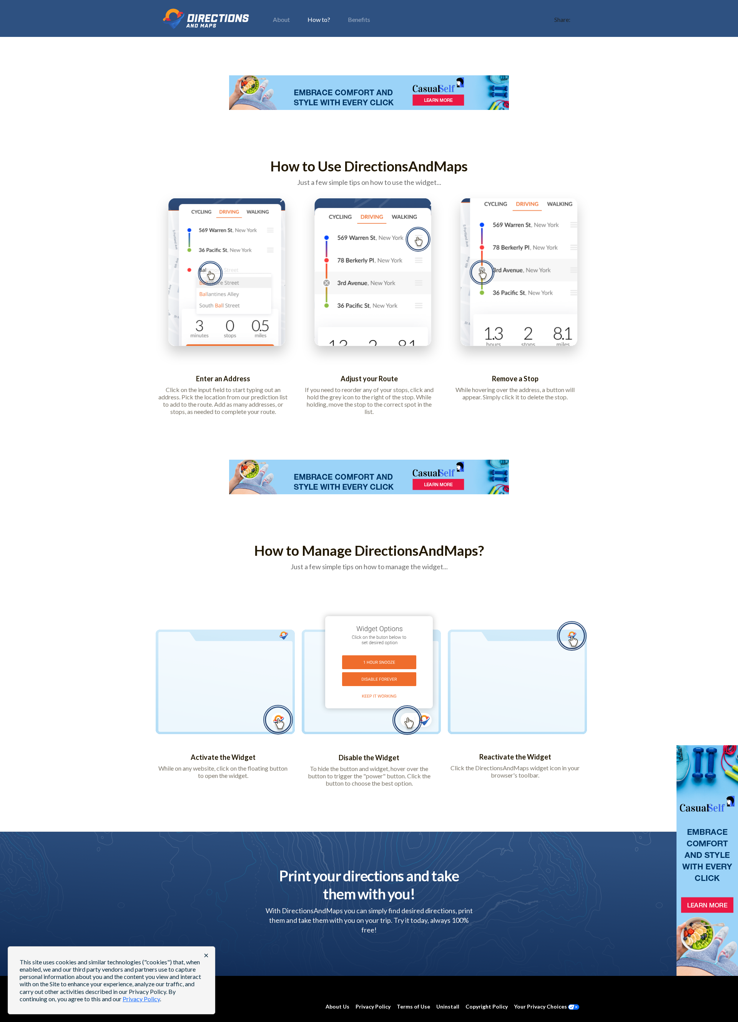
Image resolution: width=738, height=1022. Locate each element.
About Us (337, 1006)
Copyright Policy (486, 1006)
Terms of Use (413, 1006)
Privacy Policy (373, 1006)
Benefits (359, 19)
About (281, 19)
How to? (319, 19)
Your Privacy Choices (541, 1006)
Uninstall (447, 1006)
